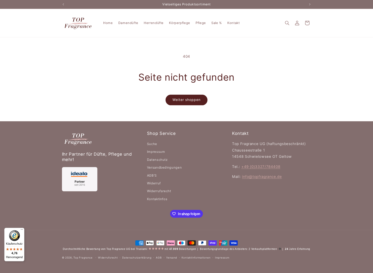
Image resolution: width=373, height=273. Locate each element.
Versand (171, 257)
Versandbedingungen (164, 167)
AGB (159, 257)
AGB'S (152, 175)
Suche (152, 144)
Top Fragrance (83, 257)
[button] (287, 23)
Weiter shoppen (186, 100)
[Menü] (21, 230)
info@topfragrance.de (262, 176)
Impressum (156, 152)
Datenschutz (157, 160)
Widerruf (154, 183)
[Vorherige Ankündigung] (63, 4)
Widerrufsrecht (159, 191)
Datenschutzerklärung (137, 257)
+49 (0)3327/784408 (260, 166)
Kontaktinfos (157, 199)
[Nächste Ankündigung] (310, 4)
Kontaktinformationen (196, 257)
